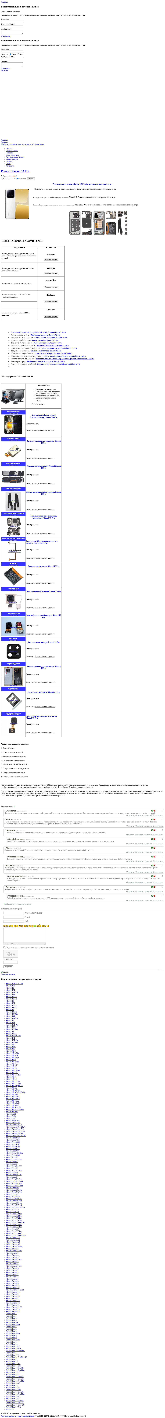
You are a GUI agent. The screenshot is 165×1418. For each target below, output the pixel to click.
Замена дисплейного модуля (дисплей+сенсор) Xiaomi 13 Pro (43, 416)
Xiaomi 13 (10, 1001)
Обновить (9, 959)
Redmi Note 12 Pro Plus (15, 1370)
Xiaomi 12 (10, 988)
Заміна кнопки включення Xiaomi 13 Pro (59, 348)
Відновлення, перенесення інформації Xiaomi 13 (58, 364)
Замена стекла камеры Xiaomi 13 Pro (44, 642)
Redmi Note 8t (11, 1331)
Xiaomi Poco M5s (13, 1196)
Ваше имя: (5, 19)
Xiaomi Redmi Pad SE (14, 1133)
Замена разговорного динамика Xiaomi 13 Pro (44, 442)
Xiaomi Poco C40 (13, 1138)
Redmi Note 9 (11, 1335)
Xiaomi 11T (10, 986)
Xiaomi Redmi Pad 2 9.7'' (15, 1127)
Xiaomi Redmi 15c (13, 1309)
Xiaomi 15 (10, 1020)
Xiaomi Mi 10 (11, 1068)
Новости (9, 153)
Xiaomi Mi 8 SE (12, 1055)
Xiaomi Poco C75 (13, 1151)
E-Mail (27, 917)
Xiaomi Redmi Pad (13, 1123)
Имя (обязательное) (34, 913)
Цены (8, 164)
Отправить (5, 36)
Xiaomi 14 (10, 1010)
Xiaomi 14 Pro (11, 1012)
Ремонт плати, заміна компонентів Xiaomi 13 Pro (64, 356)
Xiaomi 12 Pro (11, 997)
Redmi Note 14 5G (13, 1388)
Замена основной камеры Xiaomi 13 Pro (43, 591)
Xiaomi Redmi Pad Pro (15, 1129)
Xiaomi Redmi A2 (13, 1240)
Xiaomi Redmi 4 (12, 1249)
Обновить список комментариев (18, 904)
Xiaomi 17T (10, 1038)
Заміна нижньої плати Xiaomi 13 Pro (53, 345)
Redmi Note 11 (11, 1353)
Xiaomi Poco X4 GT (14, 1216)
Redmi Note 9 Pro (13, 1340)
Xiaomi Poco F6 (12, 1173)
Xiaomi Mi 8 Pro (12, 1057)
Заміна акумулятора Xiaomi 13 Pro (46, 351)
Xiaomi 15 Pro (11, 1027)
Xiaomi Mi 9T (11, 1066)
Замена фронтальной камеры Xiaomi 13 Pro (43, 616)
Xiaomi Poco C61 (13, 1144)
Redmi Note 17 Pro (13, 1407)
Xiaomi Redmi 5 (12, 1257)
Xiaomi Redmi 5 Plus (14, 1259)
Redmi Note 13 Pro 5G (15, 1379)
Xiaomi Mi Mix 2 (12, 1101)
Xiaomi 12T (10, 990)
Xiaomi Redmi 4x (12, 1255)
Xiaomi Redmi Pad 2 (14, 1125)
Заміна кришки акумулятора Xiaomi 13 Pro (53, 353)
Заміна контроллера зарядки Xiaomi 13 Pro (46, 361)
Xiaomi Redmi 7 (12, 1270)
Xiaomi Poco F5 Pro (14, 1170)
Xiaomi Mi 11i (11, 1079)
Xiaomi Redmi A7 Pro (14, 1246)
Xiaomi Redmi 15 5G (14, 1307)
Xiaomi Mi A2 (11, 1088)
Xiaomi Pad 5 (11, 1114)
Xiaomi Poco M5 (12, 1194)
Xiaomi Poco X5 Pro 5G (15, 1222)
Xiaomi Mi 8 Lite (12, 1053)
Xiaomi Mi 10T (12, 1073)
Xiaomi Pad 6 (11, 1116)
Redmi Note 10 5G (13, 1346)
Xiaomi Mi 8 (11, 1051)
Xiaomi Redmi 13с (13, 1301)
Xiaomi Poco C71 (13, 1149)
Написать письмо (8, 974)
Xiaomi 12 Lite (11, 999)
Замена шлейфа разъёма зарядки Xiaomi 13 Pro (43, 493)
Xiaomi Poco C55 (13, 1142)
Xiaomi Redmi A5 (13, 1244)
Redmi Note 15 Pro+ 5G (15, 1405)
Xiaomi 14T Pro (12, 1018)
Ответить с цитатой (143, 815)
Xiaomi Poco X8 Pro (14, 1233)
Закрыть (4, 2)
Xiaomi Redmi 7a (12, 1272)
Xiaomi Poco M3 (12, 1188)
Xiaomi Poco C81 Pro (14, 1153)
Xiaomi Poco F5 (12, 1168)
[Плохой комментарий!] (154, 810)
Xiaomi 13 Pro (11, 1005)
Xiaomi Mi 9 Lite (12, 1062)
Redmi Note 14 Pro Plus (15, 1394)
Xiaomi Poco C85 (13, 1155)
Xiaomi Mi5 (10, 1044)
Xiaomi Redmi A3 (13, 1242)
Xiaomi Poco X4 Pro (14, 1218)
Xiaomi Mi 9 (11, 1060)
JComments (161, 970)
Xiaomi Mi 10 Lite (13, 1070)
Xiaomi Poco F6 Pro (14, 1175)
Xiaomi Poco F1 (12, 1157)
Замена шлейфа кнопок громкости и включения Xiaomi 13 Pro (42, 542)
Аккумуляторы (12, 159)
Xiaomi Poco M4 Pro (14, 1192)
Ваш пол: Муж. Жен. (12, 54)
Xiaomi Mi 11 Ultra (13, 1083)
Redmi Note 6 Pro (13, 1325)
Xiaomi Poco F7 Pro (14, 1179)
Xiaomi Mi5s (11, 1047)
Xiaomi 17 (10, 1031)
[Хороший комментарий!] (152, 810)
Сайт (27, 921)
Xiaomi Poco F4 (12, 1164)
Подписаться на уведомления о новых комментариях (30, 947)
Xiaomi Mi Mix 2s (13, 1103)
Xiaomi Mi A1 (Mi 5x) (14, 1086)
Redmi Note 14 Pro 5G (15, 1392)
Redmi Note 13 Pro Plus (15, 1381)
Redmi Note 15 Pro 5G (15, 1403)
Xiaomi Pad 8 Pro (12, 1120)
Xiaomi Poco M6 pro (14, 1201)
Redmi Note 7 (11, 1327)
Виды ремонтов (12, 155)
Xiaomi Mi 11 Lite (13, 1081)
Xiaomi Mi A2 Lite (13, 1090)
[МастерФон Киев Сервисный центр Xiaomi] (22, 144)
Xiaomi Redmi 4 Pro (14, 1251)
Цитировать (158, 815)
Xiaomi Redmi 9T (13, 1285)
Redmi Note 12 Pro (13, 1366)
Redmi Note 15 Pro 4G (15, 1401)
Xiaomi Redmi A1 (13, 1238)
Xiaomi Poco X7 (12, 1229)
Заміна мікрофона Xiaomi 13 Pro (48, 343)
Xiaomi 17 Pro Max (13, 1036)
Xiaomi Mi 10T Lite (13, 1075)
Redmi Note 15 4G (13, 1396)
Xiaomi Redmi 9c (12, 1283)
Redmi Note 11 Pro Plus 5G (16, 1357)
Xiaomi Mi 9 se (12, 1064)
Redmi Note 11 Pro (13, 1355)
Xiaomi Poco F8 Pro (14, 1183)
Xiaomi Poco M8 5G (14, 1205)
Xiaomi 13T (10, 1003)
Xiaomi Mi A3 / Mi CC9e (15, 1092)
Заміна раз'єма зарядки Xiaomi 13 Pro (50, 337)
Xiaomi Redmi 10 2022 (15, 1290)
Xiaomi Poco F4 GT (14, 1166)
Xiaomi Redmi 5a (12, 1262)
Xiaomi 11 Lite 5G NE (14, 984)
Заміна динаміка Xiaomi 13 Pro (44, 340)
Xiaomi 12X (10, 994)
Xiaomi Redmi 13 (12, 1298)
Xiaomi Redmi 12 (12, 1294)
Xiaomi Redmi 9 (12, 1279)
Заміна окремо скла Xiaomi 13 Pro (45, 335)
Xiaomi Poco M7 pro (14, 1203)
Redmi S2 (9, 1409)
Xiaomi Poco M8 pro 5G (15, 1207)
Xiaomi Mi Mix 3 (12, 1105)
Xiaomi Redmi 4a (12, 1253)
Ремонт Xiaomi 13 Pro (15, 171)
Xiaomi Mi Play (12, 1112)
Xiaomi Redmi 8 (12, 1275)
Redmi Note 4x (12, 1318)
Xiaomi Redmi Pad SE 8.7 (16, 1136)
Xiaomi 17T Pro (12, 1040)
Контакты (10, 166)
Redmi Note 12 (12, 1359)
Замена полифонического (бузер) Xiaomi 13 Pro (44, 467)
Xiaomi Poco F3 (12, 1162)
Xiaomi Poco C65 (13, 1146)
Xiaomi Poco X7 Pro (14, 1231)
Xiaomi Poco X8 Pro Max (16, 1235)
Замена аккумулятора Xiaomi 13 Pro (43, 566)
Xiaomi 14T (10, 1016)
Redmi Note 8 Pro (13, 1333)
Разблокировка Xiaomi (15, 157)
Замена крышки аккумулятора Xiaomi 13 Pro (44, 667)
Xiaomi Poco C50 (13, 1140)
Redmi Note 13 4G (13, 1372)
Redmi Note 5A (12, 1322)
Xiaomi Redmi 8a (12, 1277)
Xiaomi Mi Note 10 (13, 1107)
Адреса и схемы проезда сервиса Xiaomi (17, 1416)
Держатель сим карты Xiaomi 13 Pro (44, 692)
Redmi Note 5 (11, 1320)
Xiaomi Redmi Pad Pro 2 (15, 1131)
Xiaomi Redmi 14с (13, 1303)
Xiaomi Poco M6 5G (14, 1199)
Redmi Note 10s (12, 1344)
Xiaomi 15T (10, 1023)
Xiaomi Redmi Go (13, 1312)
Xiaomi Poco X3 (12, 1212)
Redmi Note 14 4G (13, 1383)
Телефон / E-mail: (8, 24)
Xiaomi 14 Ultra (12, 1014)
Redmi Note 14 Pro (13, 1390)
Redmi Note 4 (11, 1316)
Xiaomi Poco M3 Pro (14, 1190)
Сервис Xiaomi (12, 151)
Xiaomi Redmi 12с (13, 1296)
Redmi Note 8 (11, 1329)
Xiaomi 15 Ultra (12, 1029)
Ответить (130, 815)
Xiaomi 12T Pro (12, 992)
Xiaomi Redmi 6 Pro (14, 1266)
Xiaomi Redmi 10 (12, 1288)
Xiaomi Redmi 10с (13, 1292)
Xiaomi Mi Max (12, 1094)
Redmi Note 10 (12, 1342)
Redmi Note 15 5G (13, 1398)
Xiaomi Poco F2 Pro (14, 1159)
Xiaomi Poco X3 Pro (14, 1214)
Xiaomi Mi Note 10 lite (15, 1110)
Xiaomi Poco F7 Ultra (14, 1181)
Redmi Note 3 (11, 1314)
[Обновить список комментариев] (15, 806)
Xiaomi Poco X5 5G (14, 1220)
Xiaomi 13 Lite (11, 1007)
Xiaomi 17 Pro (11, 1034)
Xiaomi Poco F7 (12, 1177)
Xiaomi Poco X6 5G (14, 1225)
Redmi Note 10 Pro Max (15, 1351)
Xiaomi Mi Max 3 (13, 1099)
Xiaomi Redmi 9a (12, 1281)
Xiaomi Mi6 (10, 1049)
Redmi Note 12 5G (13, 1364)
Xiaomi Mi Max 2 (13, 1097)
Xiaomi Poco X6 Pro (14, 1227)
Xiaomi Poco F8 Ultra (14, 1186)
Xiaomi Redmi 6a (12, 1268)
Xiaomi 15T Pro (12, 1025)
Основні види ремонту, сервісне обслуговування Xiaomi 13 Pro (38, 332)
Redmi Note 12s (12, 1361)
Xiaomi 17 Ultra (12, 1042)
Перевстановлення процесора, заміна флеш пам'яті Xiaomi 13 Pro (65, 359)
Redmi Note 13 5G (13, 1374)
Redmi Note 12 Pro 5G (15, 1368)
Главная (9, 148)
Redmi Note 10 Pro (13, 1348)
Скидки (9, 161)
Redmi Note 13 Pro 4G (15, 1377)
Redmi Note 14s (12, 1385)
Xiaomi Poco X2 (12, 1209)
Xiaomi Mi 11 (11, 1077)
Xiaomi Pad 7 (11, 1118)
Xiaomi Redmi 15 (12, 1305)
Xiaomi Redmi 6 (12, 1264)
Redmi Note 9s (11, 1338)
